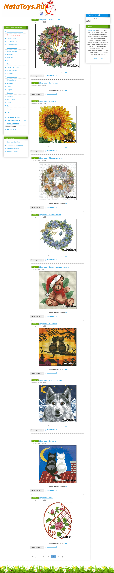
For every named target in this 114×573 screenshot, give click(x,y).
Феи (8, 106)
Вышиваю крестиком (13, 148)
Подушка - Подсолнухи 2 (50, 101)
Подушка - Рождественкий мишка (54, 267)
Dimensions (91, 30)
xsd (66, 72)
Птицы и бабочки (12, 41)
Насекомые (10, 57)
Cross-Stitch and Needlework (15, 145)
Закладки (9, 109)
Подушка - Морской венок (50, 158)
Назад (34, 556)
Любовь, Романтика (12, 70)
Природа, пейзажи (12, 38)
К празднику (10, 83)
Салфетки (9, 89)
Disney (9, 102)
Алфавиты (10, 96)
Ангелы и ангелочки (12, 67)
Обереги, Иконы (11, 80)
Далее (63, 556)
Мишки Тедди (11, 99)
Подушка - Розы (46, 497)
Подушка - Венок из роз (49, 19)
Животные (10, 54)
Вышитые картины (12, 151)
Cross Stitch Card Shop (13, 142)
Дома (8, 61)
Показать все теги (98, 58)
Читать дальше (35, 76)
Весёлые (9, 112)
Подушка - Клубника (48, 83)
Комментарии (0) (52, 75)
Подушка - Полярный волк (51, 380)
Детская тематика (12, 51)
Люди (8, 64)
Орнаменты (10, 93)
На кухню (10, 73)
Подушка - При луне (48, 441)
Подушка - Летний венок (50, 214)
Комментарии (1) (52, 429)
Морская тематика (12, 48)
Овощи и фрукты (12, 77)
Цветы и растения (12, 44)
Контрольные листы (12, 129)
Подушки (9, 86)
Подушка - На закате (48, 323)
